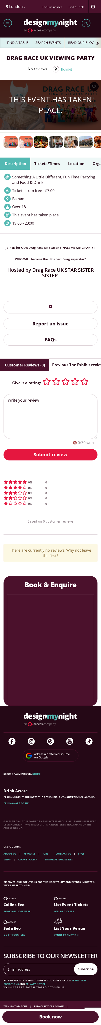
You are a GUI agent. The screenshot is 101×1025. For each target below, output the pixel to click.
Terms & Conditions (16, 1006)
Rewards (29, 853)
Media (7, 859)
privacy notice (36, 984)
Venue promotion (66, 935)
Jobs (46, 853)
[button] (50, 482)
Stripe (36, 774)
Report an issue (50, 323)
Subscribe (85, 969)
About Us (10, 853)
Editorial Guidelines (59, 859)
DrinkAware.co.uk (16, 803)
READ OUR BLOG (81, 42)
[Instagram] (31, 741)
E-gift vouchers (14, 934)
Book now (50, 1017)
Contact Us (63, 853)
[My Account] (94, 6)
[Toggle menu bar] (8, 23)
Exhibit (66, 69)
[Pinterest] (50, 741)
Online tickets (64, 911)
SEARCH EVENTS (48, 42)
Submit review (50, 454)
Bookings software (17, 911)
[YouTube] (69, 741)
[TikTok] (89, 741)
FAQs (51, 339)
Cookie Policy (28, 859)
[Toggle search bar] (86, 23)
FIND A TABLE (17, 42)
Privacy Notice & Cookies (49, 1006)
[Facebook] (12, 741)
